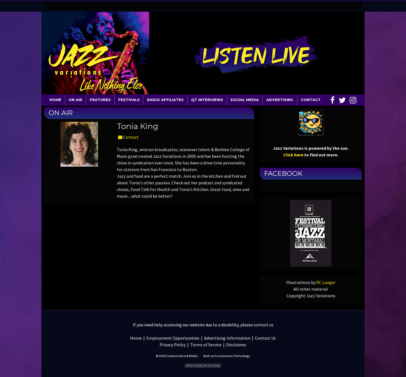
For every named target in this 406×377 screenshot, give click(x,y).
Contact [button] (311, 99)
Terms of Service (206, 344)
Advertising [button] (279, 99)
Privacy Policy (173, 344)
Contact (130, 137)
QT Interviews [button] (207, 99)
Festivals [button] (129, 99)
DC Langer (326, 282)
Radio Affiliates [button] (165, 99)
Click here (293, 154)
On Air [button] (75, 99)
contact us (263, 324)
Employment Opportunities (172, 338)
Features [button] (100, 99)
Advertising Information (227, 338)
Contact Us (265, 338)
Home (55, 99)
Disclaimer (236, 344)
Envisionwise (224, 356)
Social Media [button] (244, 99)
